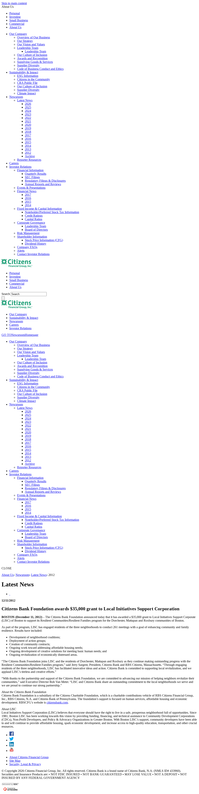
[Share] (9, 594)
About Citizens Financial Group (29, 757)
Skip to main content (14, 3)
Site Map (14, 760)
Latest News (38, 575)
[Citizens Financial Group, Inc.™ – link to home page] (17, 266)
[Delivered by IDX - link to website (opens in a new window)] (11, 784)
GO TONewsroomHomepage (20, 335)
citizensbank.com (57, 702)
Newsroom (22, 575)
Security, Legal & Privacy (25, 764)
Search (6, 294)
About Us (8, 575)
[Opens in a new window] (11, 735)
